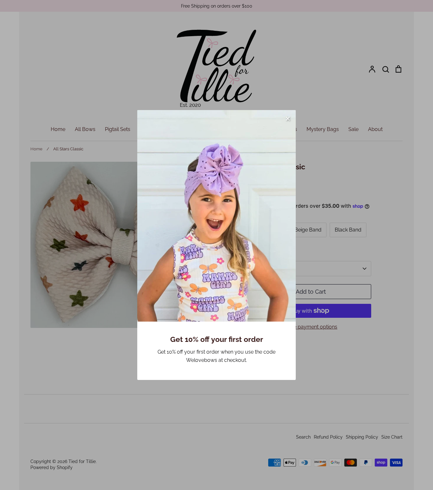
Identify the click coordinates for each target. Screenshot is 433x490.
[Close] (288, 118)
